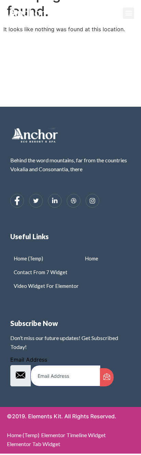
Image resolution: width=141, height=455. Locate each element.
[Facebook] (17, 201)
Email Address (28, 359)
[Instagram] (92, 201)
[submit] (107, 377)
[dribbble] (73, 201)
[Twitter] (36, 201)
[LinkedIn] (55, 201)
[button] (128, 13)
